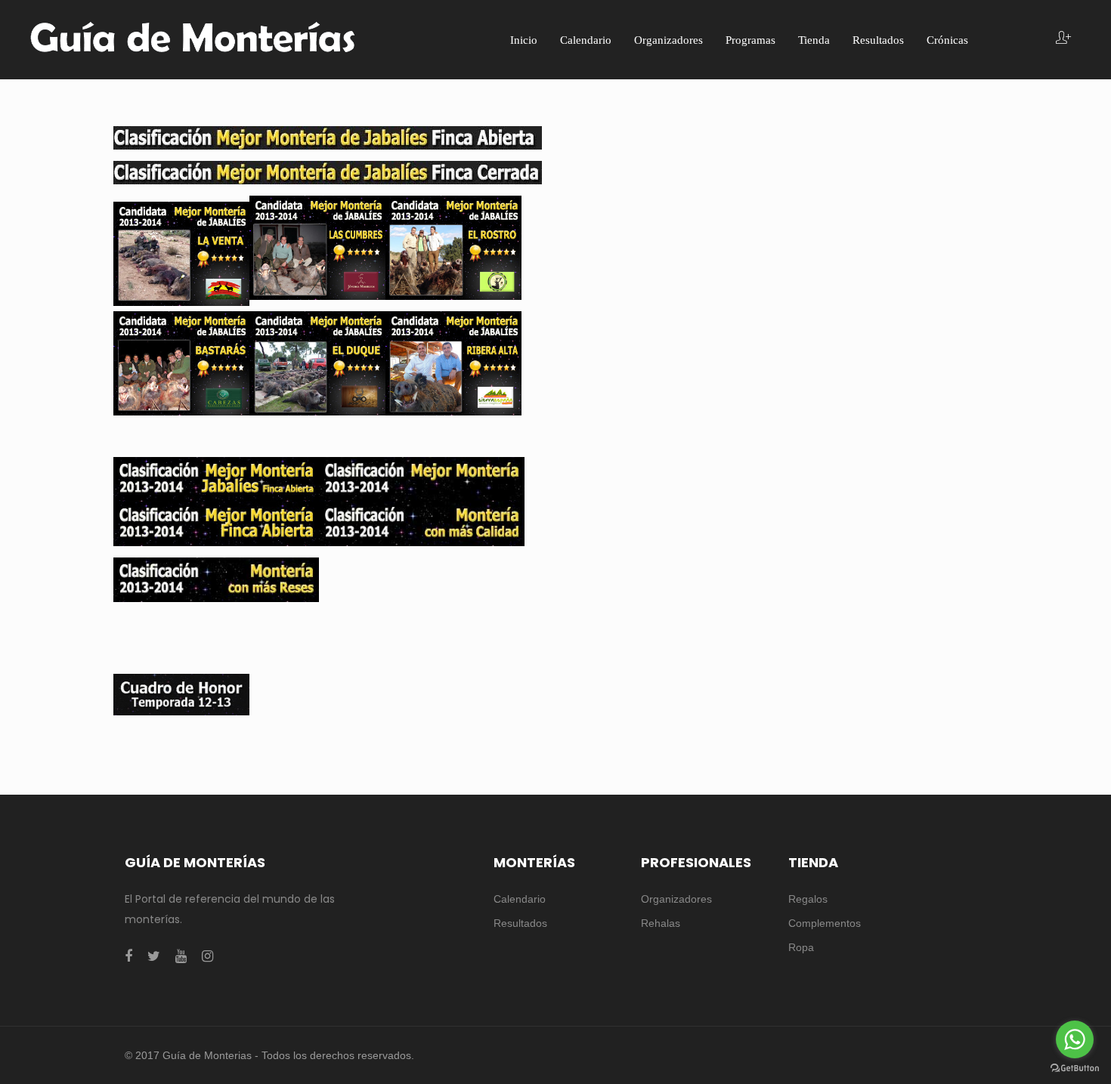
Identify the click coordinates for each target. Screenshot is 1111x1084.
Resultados (520, 923)
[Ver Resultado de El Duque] (317, 362)
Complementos (824, 923)
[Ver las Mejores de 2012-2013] (181, 693)
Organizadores (676, 899)
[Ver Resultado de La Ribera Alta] (453, 362)
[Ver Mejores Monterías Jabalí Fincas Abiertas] (216, 478)
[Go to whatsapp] (1075, 1039)
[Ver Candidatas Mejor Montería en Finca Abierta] (216, 522)
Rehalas (660, 923)
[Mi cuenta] (1063, 39)
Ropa (801, 947)
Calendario (520, 899)
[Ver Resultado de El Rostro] (453, 247)
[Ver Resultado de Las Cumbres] (317, 247)
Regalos (808, 899)
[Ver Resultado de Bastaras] (181, 362)
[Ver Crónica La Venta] (181, 252)
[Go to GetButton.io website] (1075, 1068)
